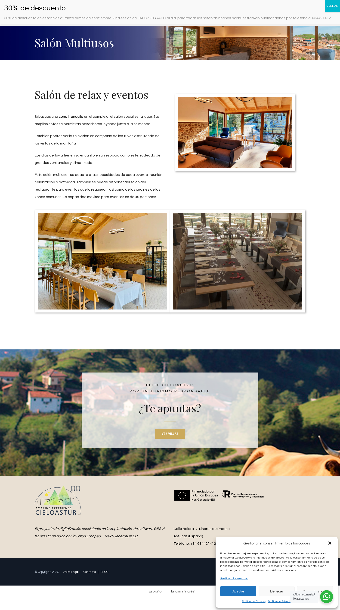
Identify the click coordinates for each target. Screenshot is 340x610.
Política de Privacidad (281, 601)
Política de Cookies (254, 601)
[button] (330, 543)
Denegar (276, 591)
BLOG (104, 572)
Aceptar (238, 591)
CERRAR (332, 5)
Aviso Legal (71, 572)
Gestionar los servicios (234, 578)
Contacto (89, 572)
